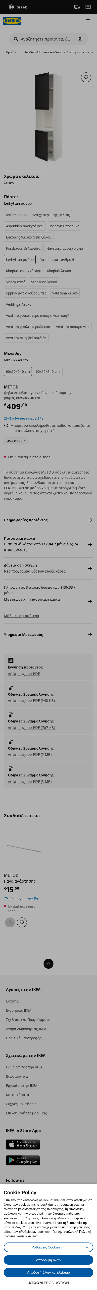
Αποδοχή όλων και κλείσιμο (48, 1272)
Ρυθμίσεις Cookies (46, 1247)
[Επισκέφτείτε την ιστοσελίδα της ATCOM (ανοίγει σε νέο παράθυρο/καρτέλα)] (48, 1283)
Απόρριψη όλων (48, 1260)
